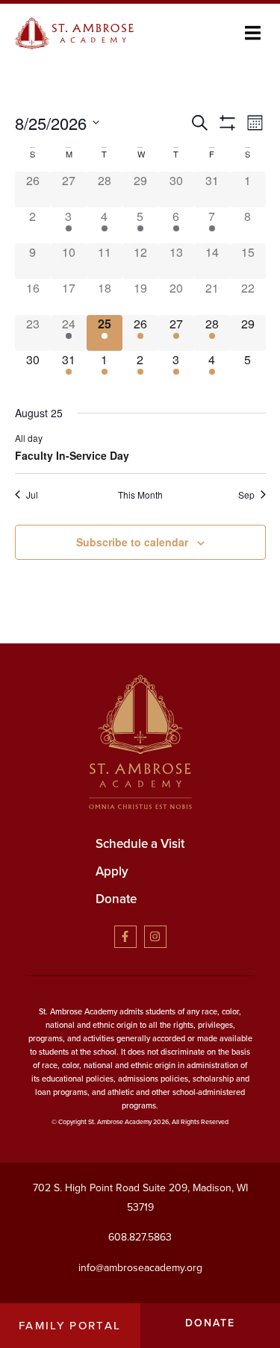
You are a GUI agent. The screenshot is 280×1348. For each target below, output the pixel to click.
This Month (140, 495)
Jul (32, 495)
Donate (116, 899)
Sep (246, 495)
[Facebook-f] (125, 937)
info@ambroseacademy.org (140, 1268)
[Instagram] (155, 937)
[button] (253, 33)
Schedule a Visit (140, 843)
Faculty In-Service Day (72, 455)
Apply (112, 871)
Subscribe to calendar (132, 541)
